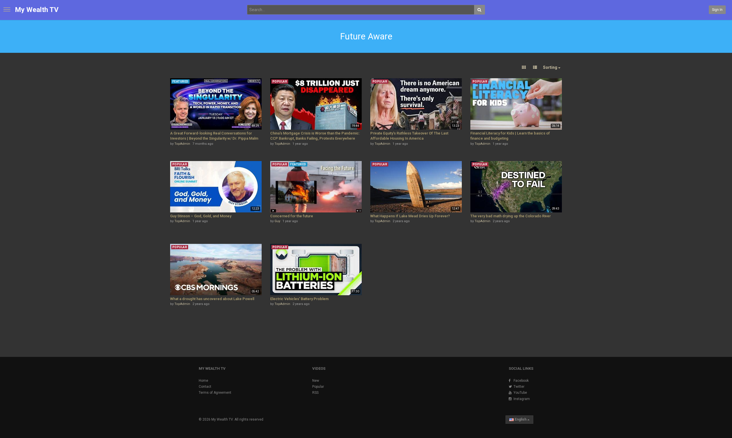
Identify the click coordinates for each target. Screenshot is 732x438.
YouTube (520, 393)
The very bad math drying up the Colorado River (510, 216)
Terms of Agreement (215, 393)
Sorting (550, 67)
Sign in (717, 10)
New (315, 381)
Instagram (522, 399)
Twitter (519, 387)
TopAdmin (182, 144)
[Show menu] (7, 9)
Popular (318, 387)
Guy (277, 221)
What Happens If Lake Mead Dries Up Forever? (410, 216)
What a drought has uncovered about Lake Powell (212, 299)
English (520, 419)
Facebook (521, 381)
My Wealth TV (37, 10)
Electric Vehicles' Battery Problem (299, 299)
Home (203, 381)
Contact (205, 387)
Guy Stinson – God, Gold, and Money (200, 216)
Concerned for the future (291, 216)
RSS (315, 393)
